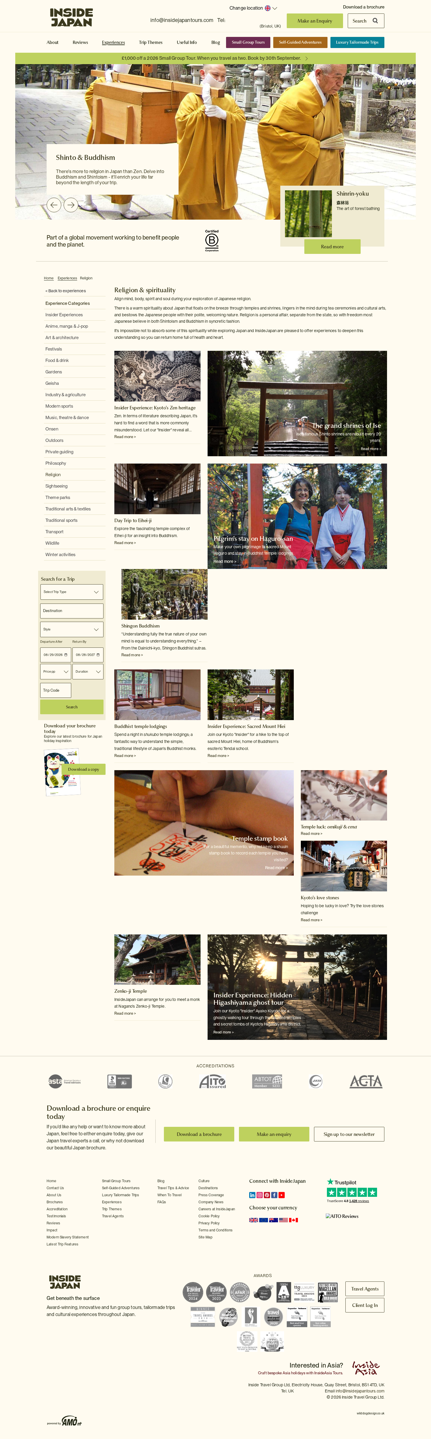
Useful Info (187, 42)
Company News (210, 1202)
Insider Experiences (64, 314)
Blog (215, 42)
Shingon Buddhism (140, 626)
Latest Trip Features (62, 1244)
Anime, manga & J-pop (66, 326)
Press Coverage (211, 1195)
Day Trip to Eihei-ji (133, 520)
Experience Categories (67, 303)
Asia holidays (294, 1373)
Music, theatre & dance (67, 417)
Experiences (113, 42)
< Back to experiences (65, 290)
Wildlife (52, 543)
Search (359, 21)
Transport (54, 531)
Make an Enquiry (315, 21)
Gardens (53, 372)
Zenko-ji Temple (130, 991)
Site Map (205, 1237)
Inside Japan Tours (71, 15)
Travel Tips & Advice (173, 1188)
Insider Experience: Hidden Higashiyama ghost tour (252, 998)
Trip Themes (150, 42)
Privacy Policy (209, 1223)
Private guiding (59, 451)
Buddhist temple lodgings (140, 726)
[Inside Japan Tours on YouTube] (282, 1195)
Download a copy (83, 769)
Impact (52, 1230)
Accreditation (57, 1209)
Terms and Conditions (215, 1230)
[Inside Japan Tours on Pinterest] (267, 1195)
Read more (332, 246)
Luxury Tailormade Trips (357, 42)
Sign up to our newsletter (349, 1134)
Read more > (125, 437)
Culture (204, 1181)
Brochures (55, 1202)
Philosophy (55, 463)
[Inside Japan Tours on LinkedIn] (252, 1195)
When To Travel (169, 1195)
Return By (79, 642)
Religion (86, 278)
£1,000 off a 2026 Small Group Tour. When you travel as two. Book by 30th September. (211, 58)
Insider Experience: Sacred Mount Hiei (246, 726)
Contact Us (55, 1188)
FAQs (161, 1202)
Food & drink (57, 360)
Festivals (53, 349)
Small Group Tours (248, 42)
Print (384, 278)
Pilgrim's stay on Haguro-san (253, 538)
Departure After (51, 642)
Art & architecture (62, 337)
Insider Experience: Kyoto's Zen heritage (155, 407)
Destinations (208, 1188)
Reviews (80, 42)
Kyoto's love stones (320, 897)
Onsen (51, 429)
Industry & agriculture (65, 394)
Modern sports (59, 406)
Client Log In (365, 1305)
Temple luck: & (329, 826)
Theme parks (57, 497)
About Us (54, 1195)
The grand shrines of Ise (346, 425)
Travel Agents (113, 1216)
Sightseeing (56, 486)
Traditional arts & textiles (68, 509)
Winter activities (60, 554)
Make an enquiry (274, 1134)
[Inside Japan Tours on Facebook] (274, 1195)
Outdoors (54, 440)
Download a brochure (363, 7)
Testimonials (56, 1216)
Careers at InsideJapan (216, 1209)
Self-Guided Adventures (300, 42)
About (52, 42)
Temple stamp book (260, 838)
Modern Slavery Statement (68, 1237)
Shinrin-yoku (353, 193)
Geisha (52, 383)
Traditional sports (61, 520)
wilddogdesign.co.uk (370, 1413)
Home (49, 278)
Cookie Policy (209, 1216)
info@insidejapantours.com (181, 20)
